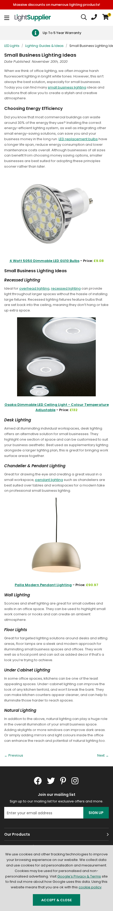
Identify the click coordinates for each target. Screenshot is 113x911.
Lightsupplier (32, 17)
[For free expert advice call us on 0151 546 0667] (94, 17)
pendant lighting (49, 479)
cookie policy (90, 887)
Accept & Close (56, 900)
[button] (105, 17)
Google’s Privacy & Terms (79, 876)
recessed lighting (66, 288)
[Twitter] (51, 781)
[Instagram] (75, 781)
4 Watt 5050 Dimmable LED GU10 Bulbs (44, 260)
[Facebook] (38, 781)
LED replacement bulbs (78, 139)
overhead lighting (34, 288)
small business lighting (67, 87)
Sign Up (96, 812)
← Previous (13, 755)
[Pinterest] (63, 781)
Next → (103, 755)
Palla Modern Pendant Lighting (43, 584)
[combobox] (84, 17)
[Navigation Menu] (6, 18)
